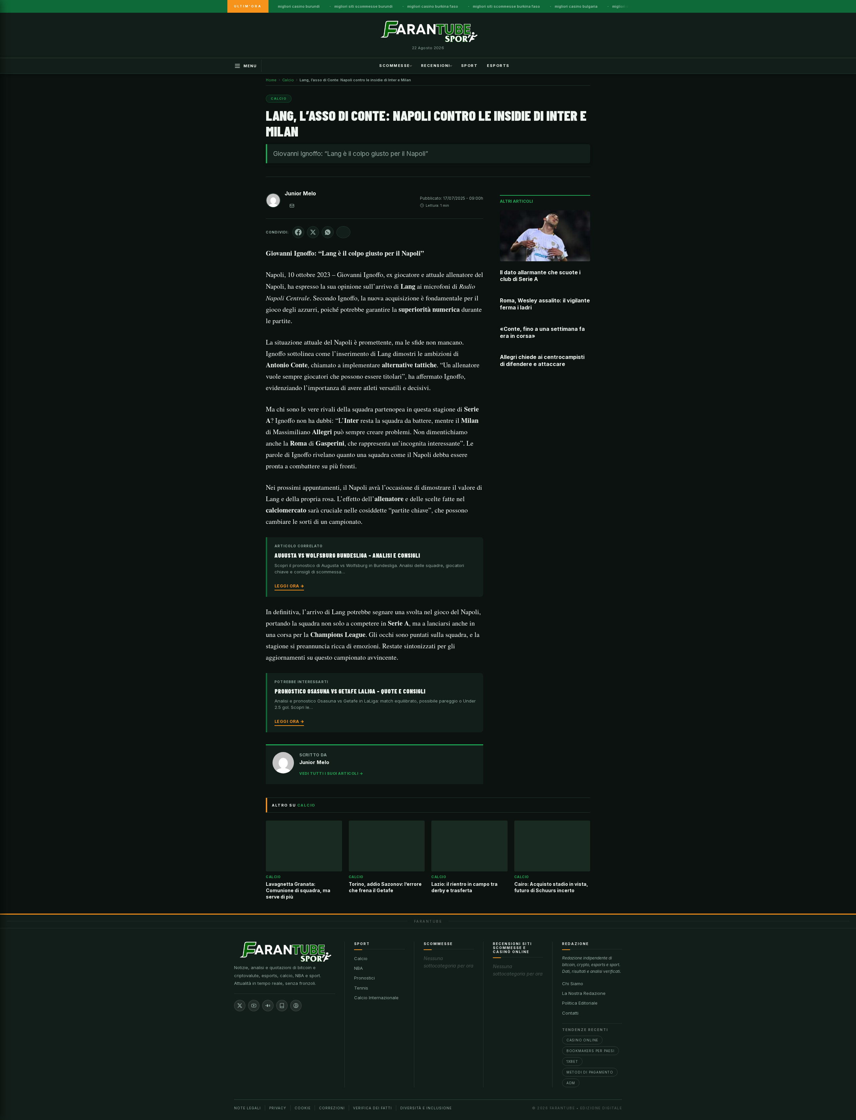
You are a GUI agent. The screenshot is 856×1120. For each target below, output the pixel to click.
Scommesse (394, 65)
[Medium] (268, 1005)
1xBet (572, 1061)
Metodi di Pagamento (589, 1072)
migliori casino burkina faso (432, 6)
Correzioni (332, 1108)
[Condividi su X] (313, 232)
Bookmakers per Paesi (590, 1051)
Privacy (277, 1108)
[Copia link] (343, 232)
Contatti (570, 1013)
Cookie (303, 1108)
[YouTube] (253, 1005)
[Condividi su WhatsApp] (328, 232)
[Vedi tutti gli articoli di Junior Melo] (273, 201)
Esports (498, 65)
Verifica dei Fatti (372, 1108)
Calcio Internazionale (376, 997)
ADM (570, 1083)
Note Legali (247, 1108)
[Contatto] (292, 205)
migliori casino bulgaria (576, 6)
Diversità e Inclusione (426, 1108)
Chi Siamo (572, 983)
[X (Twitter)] (239, 1005)
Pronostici (364, 978)
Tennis (361, 988)
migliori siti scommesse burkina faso (506, 6)
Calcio (360, 958)
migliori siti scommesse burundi (363, 6)
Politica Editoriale (580, 1003)
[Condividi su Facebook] (298, 232)
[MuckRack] (282, 1005)
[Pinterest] (296, 1005)
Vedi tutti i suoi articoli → (331, 773)
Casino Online (582, 1040)
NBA (358, 968)
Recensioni (435, 65)
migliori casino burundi (299, 6)
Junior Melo (300, 193)
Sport (469, 65)
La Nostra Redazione (584, 993)
